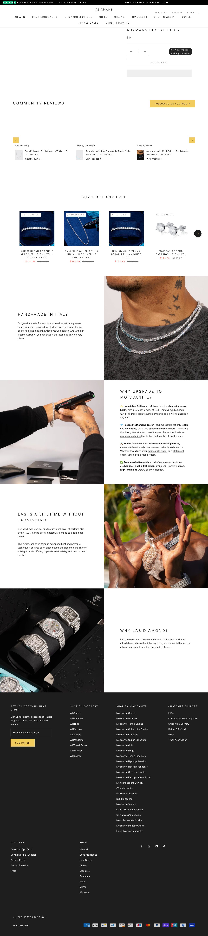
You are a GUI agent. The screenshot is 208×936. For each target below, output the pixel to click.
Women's (84, 892)
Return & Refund (177, 729)
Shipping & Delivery (178, 723)
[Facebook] (142, 846)
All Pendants (76, 739)
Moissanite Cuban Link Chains (132, 729)
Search (177, 12)
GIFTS (103, 17)
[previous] (10, 233)
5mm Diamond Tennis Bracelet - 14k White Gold (126, 254)
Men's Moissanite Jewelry (129, 782)
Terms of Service (19, 865)
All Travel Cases (78, 745)
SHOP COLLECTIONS (78, 17)
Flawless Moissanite (126, 793)
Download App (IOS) (21, 849)
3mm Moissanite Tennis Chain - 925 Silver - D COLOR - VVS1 (81, 254)
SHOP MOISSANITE (45, 17)
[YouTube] (157, 846)
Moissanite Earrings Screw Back (133, 777)
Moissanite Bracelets (127, 734)
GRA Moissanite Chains (128, 814)
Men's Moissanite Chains (129, 820)
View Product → (33, 159)
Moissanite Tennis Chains (129, 723)
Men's (83, 886)
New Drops (85, 860)
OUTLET (187, 17)
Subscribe (22, 743)
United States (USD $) (28, 917)
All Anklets (75, 734)
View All (84, 849)
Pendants (85, 876)
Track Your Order (177, 739)
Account (161, 12)
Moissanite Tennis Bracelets (131, 756)
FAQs (171, 713)
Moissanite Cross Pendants (130, 772)
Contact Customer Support (182, 718)
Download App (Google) (23, 854)
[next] (198, 233)
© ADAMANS (21, 925)
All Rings (74, 723)
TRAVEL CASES (88, 22)
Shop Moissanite (88, 854)
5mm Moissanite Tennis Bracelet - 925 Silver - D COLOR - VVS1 (36, 254)
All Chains (75, 713)
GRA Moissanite (124, 788)
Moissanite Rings (125, 750)
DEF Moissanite (124, 798)
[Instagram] (149, 846)
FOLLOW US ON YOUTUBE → (172, 104)
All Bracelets (76, 718)
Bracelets (85, 870)
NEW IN (20, 17)
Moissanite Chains (125, 713)
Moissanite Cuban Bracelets (131, 739)
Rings (82, 881)
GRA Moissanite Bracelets (129, 809)
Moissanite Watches (126, 718)
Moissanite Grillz (124, 745)
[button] (159, 73)
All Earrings (76, 729)
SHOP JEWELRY (164, 17)
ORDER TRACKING (117, 22)
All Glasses (75, 756)
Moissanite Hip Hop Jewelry (131, 761)
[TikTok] (164, 846)
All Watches (76, 750)
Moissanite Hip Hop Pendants (132, 766)
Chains (83, 865)
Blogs (171, 734)
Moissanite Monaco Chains (130, 825)
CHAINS (119, 17)
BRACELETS (139, 17)
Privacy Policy (18, 860)
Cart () (193, 12)
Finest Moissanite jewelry (129, 831)
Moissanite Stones (126, 804)
